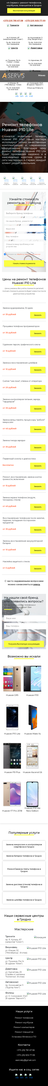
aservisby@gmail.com (25, 1060)
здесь (36, 584)
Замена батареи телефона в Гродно (24, 856)
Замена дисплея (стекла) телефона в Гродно (24, 885)
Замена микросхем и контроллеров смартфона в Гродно (24, 845)
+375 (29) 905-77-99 (26, 1055)
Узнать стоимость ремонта (24, 263)
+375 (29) (13, 20)
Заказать (37, 315)
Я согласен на (23, 254)
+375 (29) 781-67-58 (26, 1050)
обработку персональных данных (28, 254)
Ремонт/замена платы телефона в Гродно (24, 870)
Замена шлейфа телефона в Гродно (24, 900)
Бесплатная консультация (24, 11)
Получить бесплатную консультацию (24, 644)
